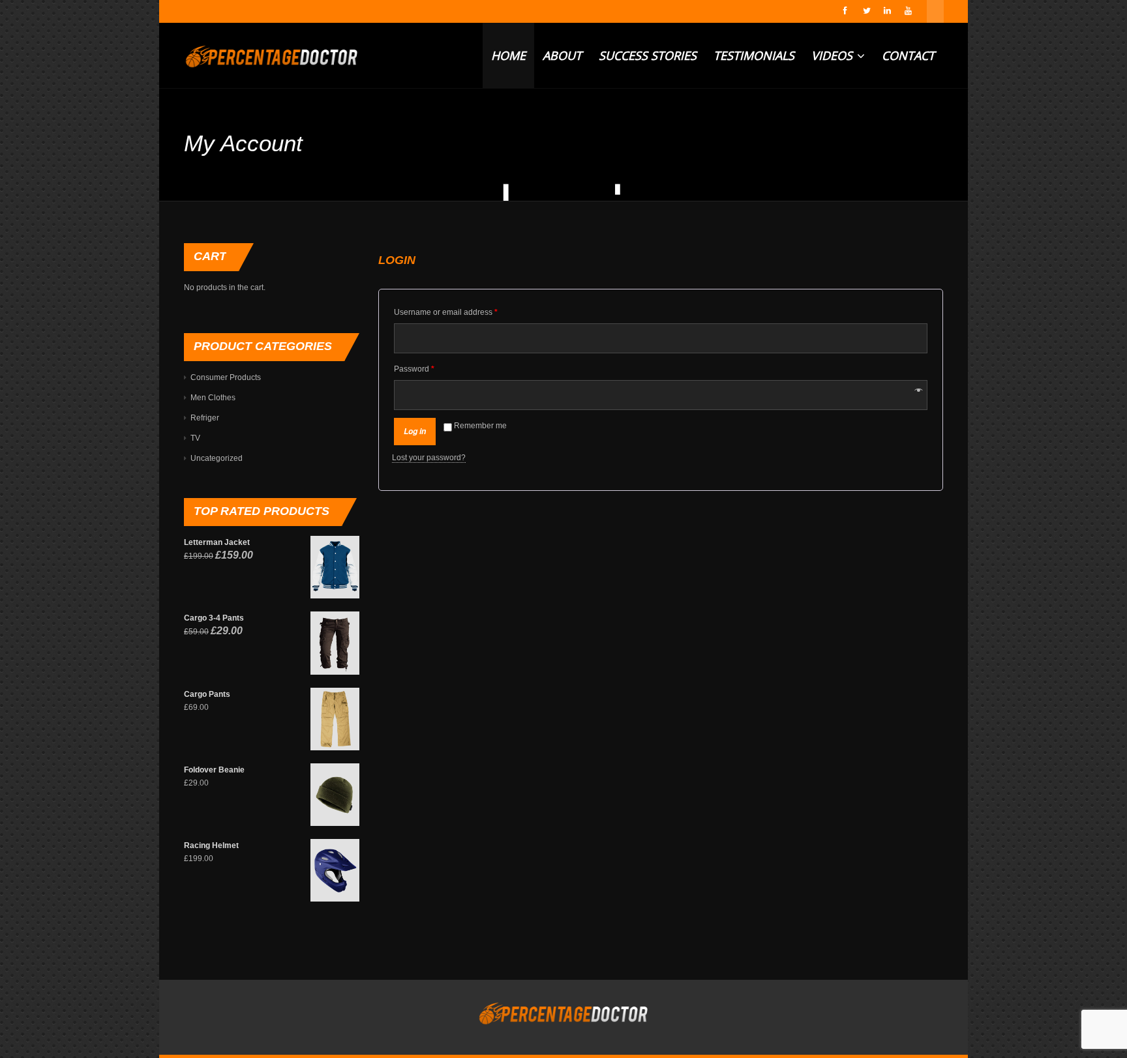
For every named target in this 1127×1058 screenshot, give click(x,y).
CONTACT (908, 55)
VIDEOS (833, 55)
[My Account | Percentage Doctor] (271, 55)
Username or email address (446, 312)
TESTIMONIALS (754, 55)
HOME (508, 55)
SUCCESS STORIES (648, 55)
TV (195, 438)
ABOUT (562, 55)
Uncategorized (216, 458)
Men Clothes (212, 397)
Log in (415, 431)
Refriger (204, 417)
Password (414, 369)
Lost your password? (429, 457)
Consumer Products (225, 377)
